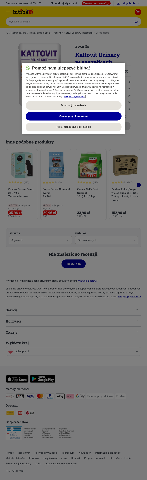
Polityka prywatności (74, 96)
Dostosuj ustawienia (73, 105)
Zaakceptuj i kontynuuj (73, 116)
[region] (73, 98)
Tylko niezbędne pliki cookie (73, 126)
